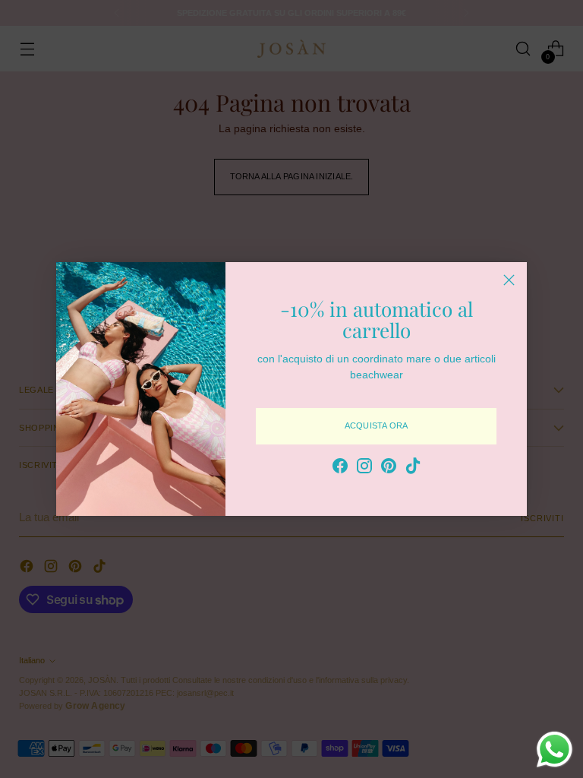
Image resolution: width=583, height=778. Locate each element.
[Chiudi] (509, 280)
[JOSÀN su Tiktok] (413, 468)
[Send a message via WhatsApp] (554, 749)
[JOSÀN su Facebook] (340, 468)
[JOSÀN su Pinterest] (389, 468)
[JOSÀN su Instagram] (364, 468)
